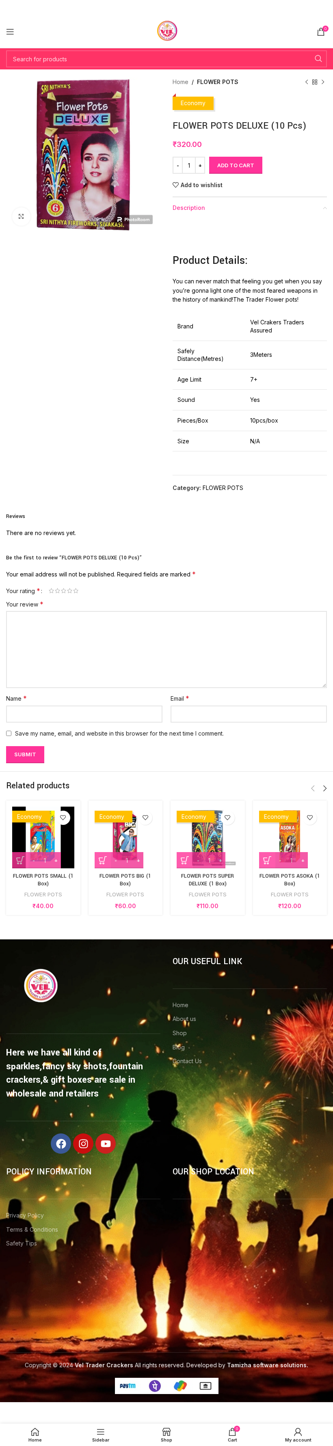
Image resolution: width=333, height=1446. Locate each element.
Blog (179, 1047)
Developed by (247, 1365)
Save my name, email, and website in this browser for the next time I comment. (119, 733)
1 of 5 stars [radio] (51, 591)
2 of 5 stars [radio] (57, 591)
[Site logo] (166, 31)
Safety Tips (21, 1243)
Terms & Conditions (32, 1229)
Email (180, 698)
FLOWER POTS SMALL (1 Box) (43, 880)
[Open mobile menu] (10, 32)
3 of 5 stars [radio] (64, 591)
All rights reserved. (129, 1365)
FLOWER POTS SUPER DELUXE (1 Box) (207, 880)
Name (16, 698)
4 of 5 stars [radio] (70, 591)
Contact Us (187, 1061)
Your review (24, 604)
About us (184, 1018)
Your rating (23, 590)
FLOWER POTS (217, 81)
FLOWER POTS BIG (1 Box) (125, 880)
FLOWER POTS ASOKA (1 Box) (289, 880)
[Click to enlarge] (21, 216)
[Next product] (323, 82)
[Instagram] (83, 1143)
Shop (180, 1032)
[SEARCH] (318, 58)
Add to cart (235, 165)
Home (180, 81)
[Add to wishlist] (63, 818)
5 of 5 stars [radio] (76, 591)
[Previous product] (307, 82)
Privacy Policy (25, 1215)
